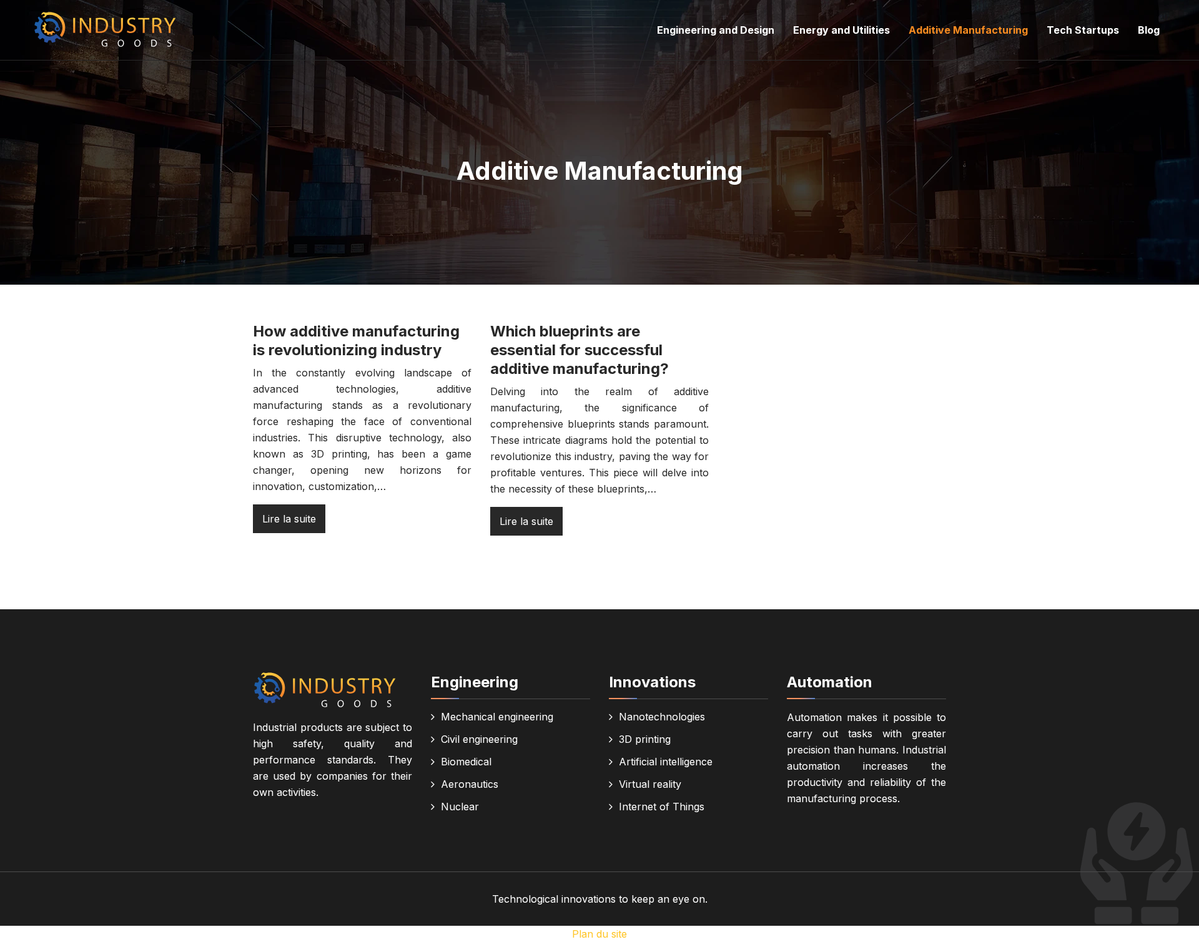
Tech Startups (1083, 30)
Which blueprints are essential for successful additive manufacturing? (579, 350)
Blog (1149, 30)
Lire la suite (289, 519)
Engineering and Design (715, 30)
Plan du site (599, 934)
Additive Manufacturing (968, 30)
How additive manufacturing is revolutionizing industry (356, 340)
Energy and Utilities (841, 30)
